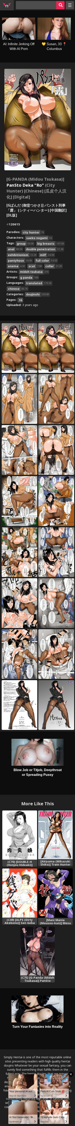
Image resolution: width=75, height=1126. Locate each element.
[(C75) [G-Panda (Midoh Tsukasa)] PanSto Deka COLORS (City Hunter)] (37, 951)
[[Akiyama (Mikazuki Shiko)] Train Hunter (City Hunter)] (55, 834)
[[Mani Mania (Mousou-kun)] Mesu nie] (55, 893)
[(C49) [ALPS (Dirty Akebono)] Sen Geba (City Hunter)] (19, 893)
